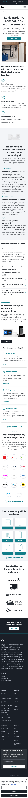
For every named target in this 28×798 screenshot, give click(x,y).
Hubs (15, 693)
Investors (16, 740)
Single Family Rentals (6, 733)
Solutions (3, 690)
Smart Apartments (5, 717)
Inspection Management (4, 702)
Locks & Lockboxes (18, 696)
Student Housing (5, 736)
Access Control (4, 693)
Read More (6, 365)
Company (16, 725)
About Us (16, 728)
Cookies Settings (14, 787)
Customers (4, 725)
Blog (15, 733)
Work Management (6, 720)
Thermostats (17, 701)
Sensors (16, 698)
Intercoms (16, 704)
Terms (18, 775)
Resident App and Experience (5, 711)
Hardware (16, 690)
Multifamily (4, 731)
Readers (16, 709)
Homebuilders (4, 728)
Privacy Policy (11, 775)
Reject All (14, 791)
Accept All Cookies (14, 795)
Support (3, 739)
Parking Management (6, 708)
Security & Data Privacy (17, 737)
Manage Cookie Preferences (17, 743)
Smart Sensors (6, 11)
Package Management (6, 705)
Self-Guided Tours (5, 714)
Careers (16, 731)
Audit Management (6, 698)
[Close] (26, 779)
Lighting (16, 706)
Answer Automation (6, 696)
